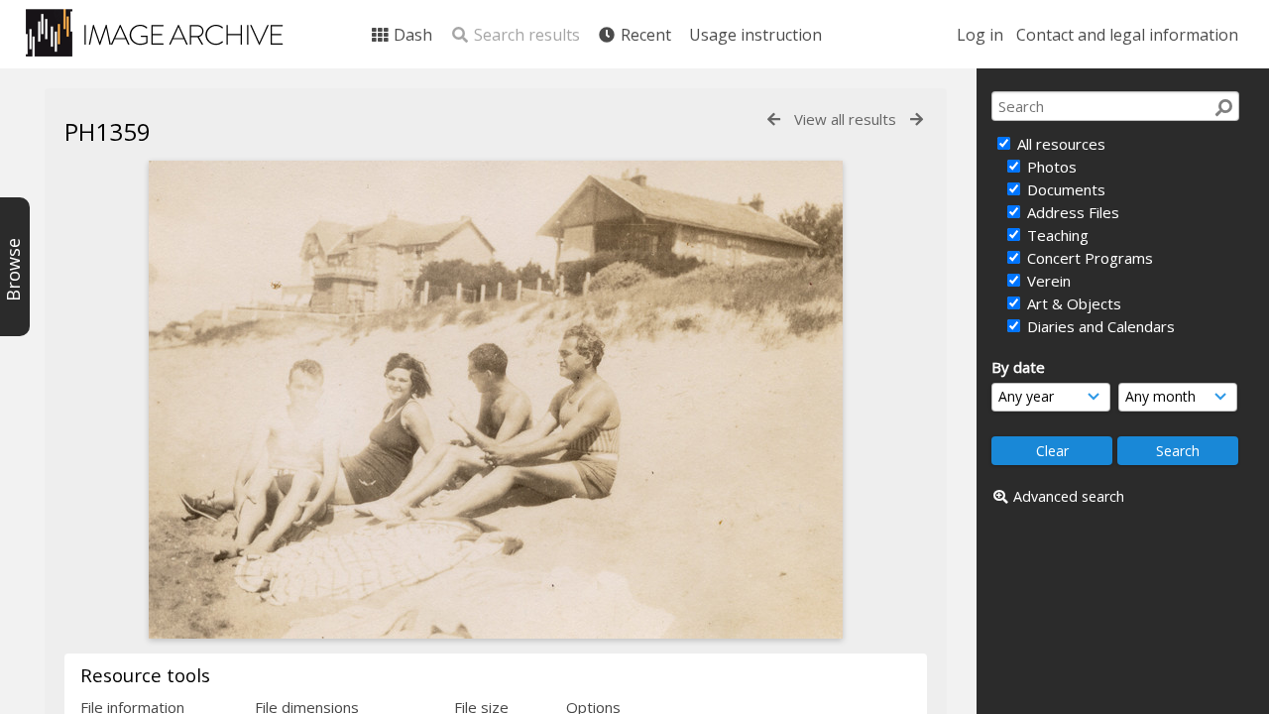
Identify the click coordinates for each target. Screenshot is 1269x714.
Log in (980, 35)
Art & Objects (1072, 303)
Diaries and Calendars (1099, 326)
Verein (1047, 281)
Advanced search (1068, 496)
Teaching (1056, 235)
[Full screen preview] (496, 633)
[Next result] (916, 119)
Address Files (1071, 212)
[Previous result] (773, 119)
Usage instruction (755, 35)
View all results (845, 119)
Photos (1050, 167)
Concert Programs (1088, 258)
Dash (411, 35)
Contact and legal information (1127, 35)
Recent (644, 35)
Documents (1064, 189)
